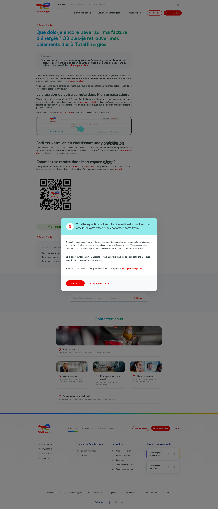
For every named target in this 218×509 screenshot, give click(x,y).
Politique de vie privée (132, 268)
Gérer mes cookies (101, 283)
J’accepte (75, 283)
